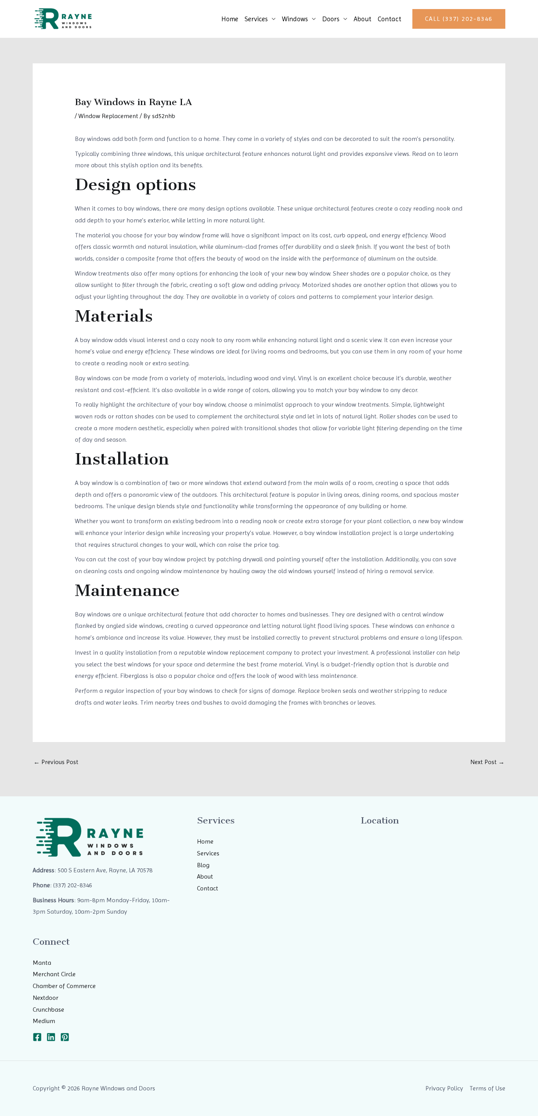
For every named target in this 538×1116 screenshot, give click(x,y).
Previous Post (55, 762)
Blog (203, 865)
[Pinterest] (64, 1037)
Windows (295, 19)
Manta (42, 962)
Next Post (487, 762)
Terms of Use (487, 1088)
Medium (44, 1021)
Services (256, 19)
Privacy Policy (444, 1088)
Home (229, 19)
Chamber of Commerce (64, 986)
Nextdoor (45, 997)
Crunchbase (48, 1009)
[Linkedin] (51, 1037)
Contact (389, 19)
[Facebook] (37, 1037)
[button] (458, 19)
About (362, 19)
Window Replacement (108, 116)
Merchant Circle (54, 974)
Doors (330, 19)
